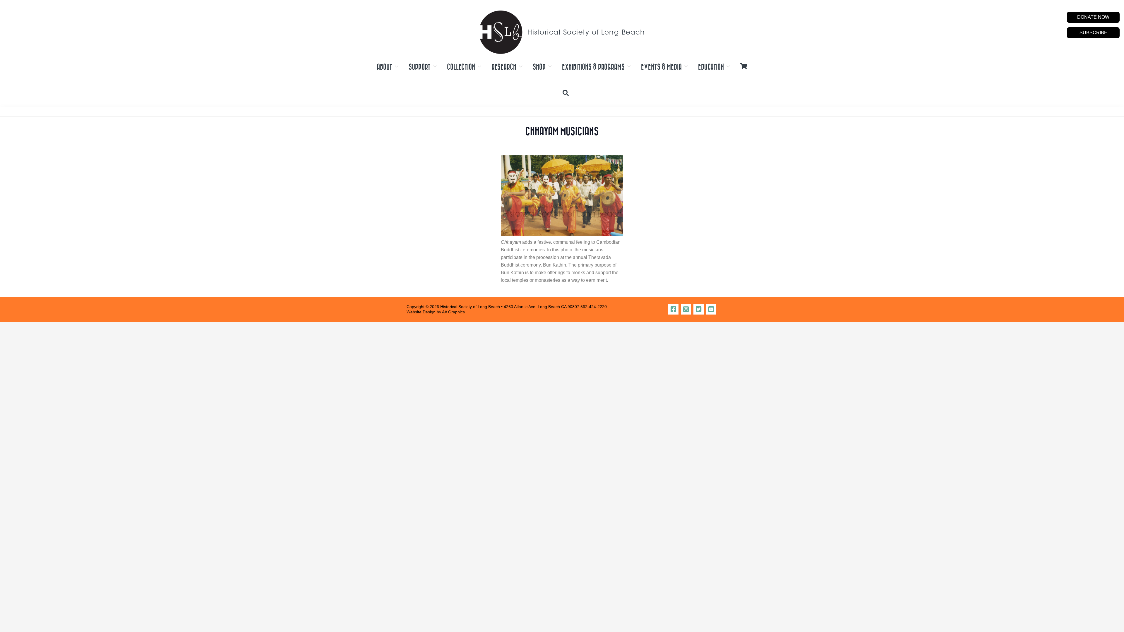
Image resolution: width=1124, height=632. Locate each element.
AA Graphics (453, 312)
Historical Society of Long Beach (586, 33)
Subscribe (1093, 32)
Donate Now (1093, 17)
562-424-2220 (593, 306)
